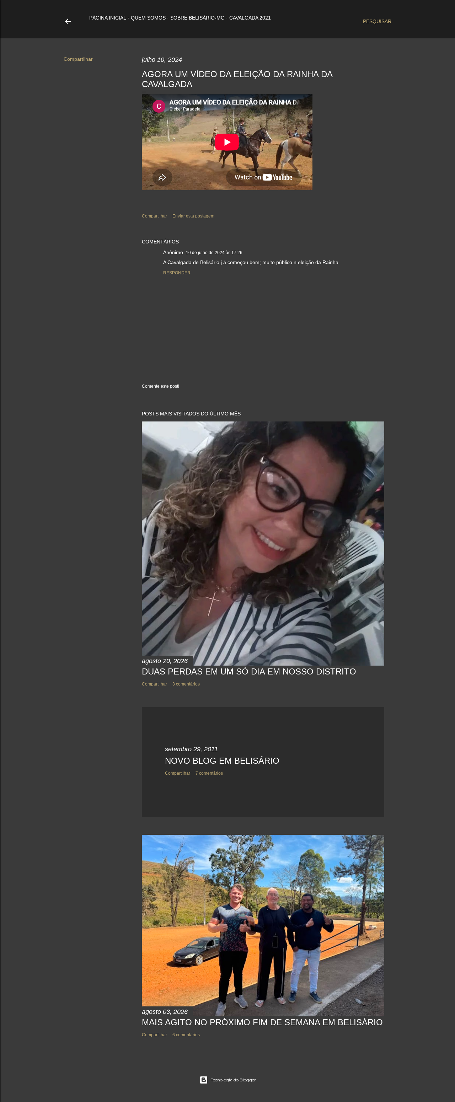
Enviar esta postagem (193, 216)
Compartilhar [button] (78, 59)
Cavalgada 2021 (250, 18)
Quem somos (148, 18)
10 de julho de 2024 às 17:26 (214, 252)
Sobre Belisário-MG (197, 18)
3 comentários (186, 684)
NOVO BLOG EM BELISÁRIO (222, 760)
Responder (177, 272)
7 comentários (209, 773)
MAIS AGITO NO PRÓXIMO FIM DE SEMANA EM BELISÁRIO (262, 1022)
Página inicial (107, 18)
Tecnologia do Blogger (233, 1079)
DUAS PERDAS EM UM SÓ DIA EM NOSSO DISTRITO (249, 671)
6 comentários (186, 1034)
